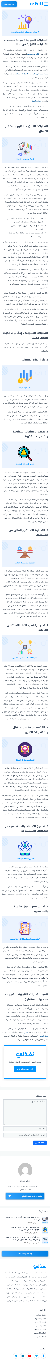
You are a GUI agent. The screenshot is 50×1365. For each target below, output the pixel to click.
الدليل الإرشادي (40, 1333)
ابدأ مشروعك (9, 4)
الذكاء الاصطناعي (33, 54)
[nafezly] (36, 4)
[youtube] (29, 1356)
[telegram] (16, 1356)
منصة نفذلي (41, 1315)
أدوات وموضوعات (35, 1243)
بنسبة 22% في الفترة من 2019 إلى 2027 (31, 74)
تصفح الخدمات (40, 1322)
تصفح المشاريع (40, 1318)
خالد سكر (25, 1181)
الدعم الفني (41, 1336)
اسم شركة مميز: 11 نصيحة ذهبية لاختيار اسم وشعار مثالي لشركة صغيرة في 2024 (22, 1238)
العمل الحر (37, 1223)
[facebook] (43, 1356)
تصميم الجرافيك (36, 1233)
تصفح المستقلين (39, 1329)
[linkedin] (23, 1356)
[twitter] (36, 1356)
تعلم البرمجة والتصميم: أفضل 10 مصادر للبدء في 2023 (23, 1218)
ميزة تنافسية (37, 101)
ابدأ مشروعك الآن (25, 1069)
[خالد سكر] (25, 1170)
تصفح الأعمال (41, 1325)
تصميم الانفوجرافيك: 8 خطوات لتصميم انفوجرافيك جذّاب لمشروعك (25, 1228)
